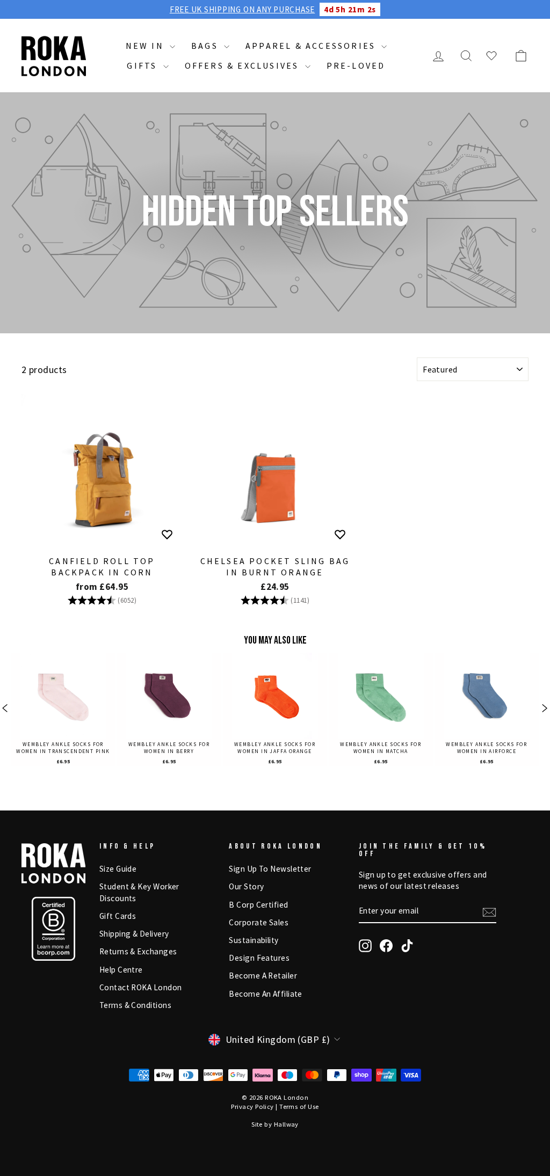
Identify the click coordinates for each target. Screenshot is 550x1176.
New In (146, 45)
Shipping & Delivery (134, 934)
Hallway (286, 1124)
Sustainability (253, 940)
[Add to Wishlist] (167, 534)
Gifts (143, 65)
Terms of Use (299, 1106)
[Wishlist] (491, 56)
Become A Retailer (263, 975)
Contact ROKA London (140, 987)
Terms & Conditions (135, 1005)
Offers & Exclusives (243, 65)
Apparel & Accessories (312, 45)
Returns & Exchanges (138, 951)
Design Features (259, 958)
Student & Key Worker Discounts (139, 892)
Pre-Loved (356, 65)
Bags (206, 45)
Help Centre (121, 970)
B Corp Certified (258, 905)
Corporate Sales (258, 922)
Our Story (246, 886)
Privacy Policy (252, 1106)
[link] (63, 709)
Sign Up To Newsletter (270, 869)
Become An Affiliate (265, 994)
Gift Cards (117, 916)
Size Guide (118, 869)
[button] (5, 709)
